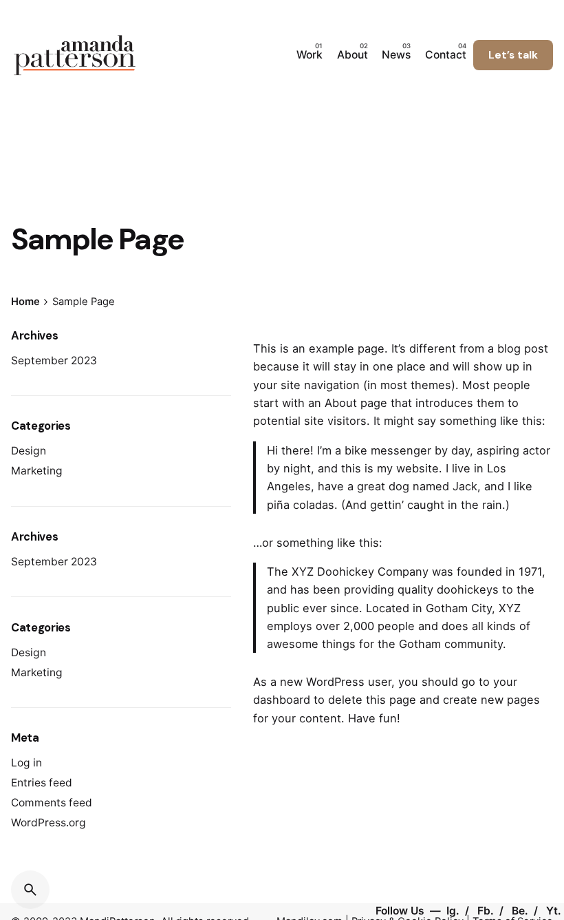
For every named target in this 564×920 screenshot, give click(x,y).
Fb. (487, 910)
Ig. (454, 910)
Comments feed (51, 802)
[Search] (30, 889)
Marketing (37, 470)
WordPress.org (48, 822)
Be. (521, 910)
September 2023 (54, 360)
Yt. (553, 910)
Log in (26, 762)
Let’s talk (513, 55)
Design (28, 450)
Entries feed (41, 782)
